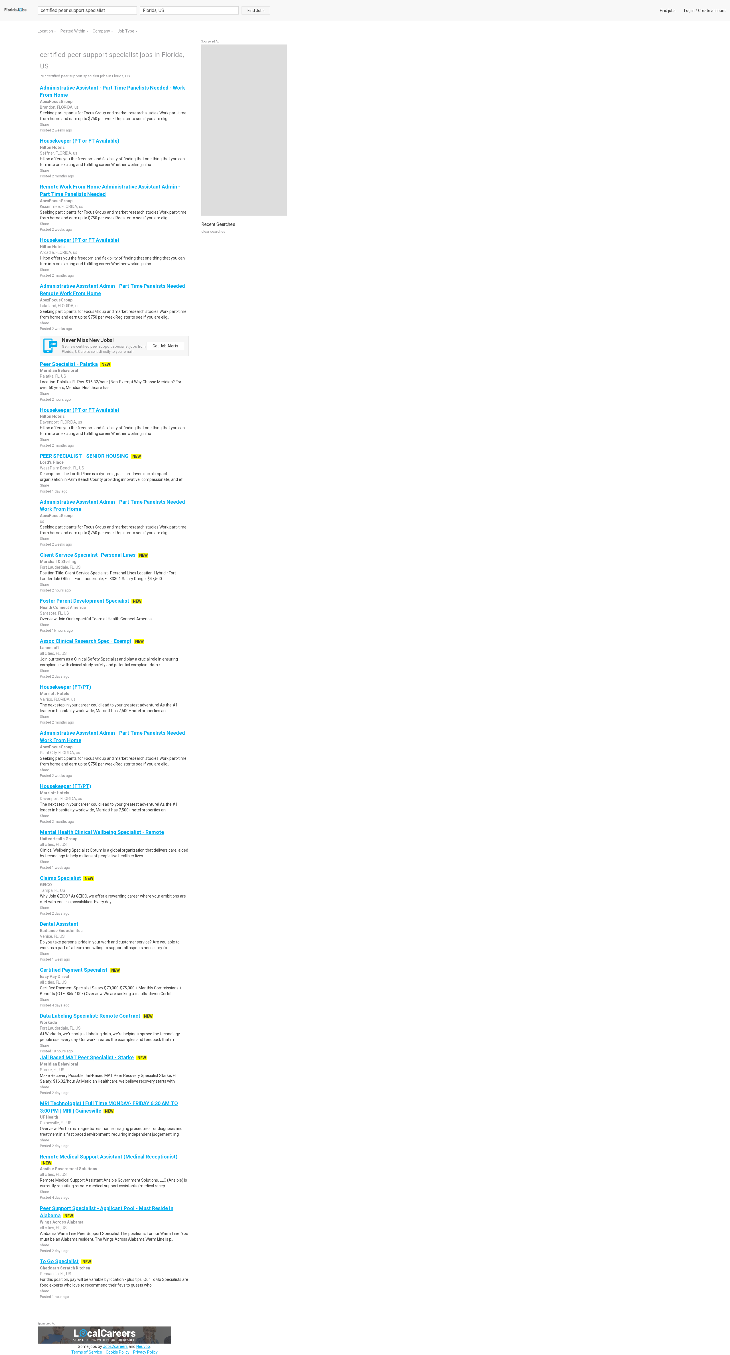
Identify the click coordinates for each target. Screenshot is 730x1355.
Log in (689, 10)
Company (102, 31)
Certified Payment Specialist (74, 970)
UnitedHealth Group (58, 839)
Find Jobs (256, 10)
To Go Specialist (59, 1261)
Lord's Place (52, 462)
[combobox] (189, 10)
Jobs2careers (115, 1346)
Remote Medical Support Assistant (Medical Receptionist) (109, 1157)
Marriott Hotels (54, 693)
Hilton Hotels (52, 147)
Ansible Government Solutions (68, 1168)
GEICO (46, 884)
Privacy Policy (145, 1352)
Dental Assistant (59, 924)
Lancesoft (49, 647)
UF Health (49, 1117)
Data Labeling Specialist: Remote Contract (90, 1016)
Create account (712, 10)
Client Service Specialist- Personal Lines (87, 555)
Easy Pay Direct (54, 976)
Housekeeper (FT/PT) (65, 687)
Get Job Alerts (165, 346)
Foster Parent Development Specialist (84, 601)
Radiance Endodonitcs (61, 930)
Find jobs (668, 10)
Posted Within (73, 31)
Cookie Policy (117, 1352)
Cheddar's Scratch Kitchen (65, 1268)
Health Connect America (63, 607)
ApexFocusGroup (56, 101)
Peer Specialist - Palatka (69, 364)
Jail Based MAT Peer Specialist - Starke (87, 1057)
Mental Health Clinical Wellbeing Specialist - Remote (102, 832)
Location (46, 31)
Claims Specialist (60, 878)
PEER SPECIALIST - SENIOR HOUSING (84, 456)
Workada (48, 1022)
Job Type (126, 31)
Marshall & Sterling (58, 561)
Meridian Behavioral (59, 370)
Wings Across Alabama (62, 1222)
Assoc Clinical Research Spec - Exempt (85, 641)
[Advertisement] (244, 130)
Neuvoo (143, 1346)
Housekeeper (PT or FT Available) (79, 141)
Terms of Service (86, 1352)
